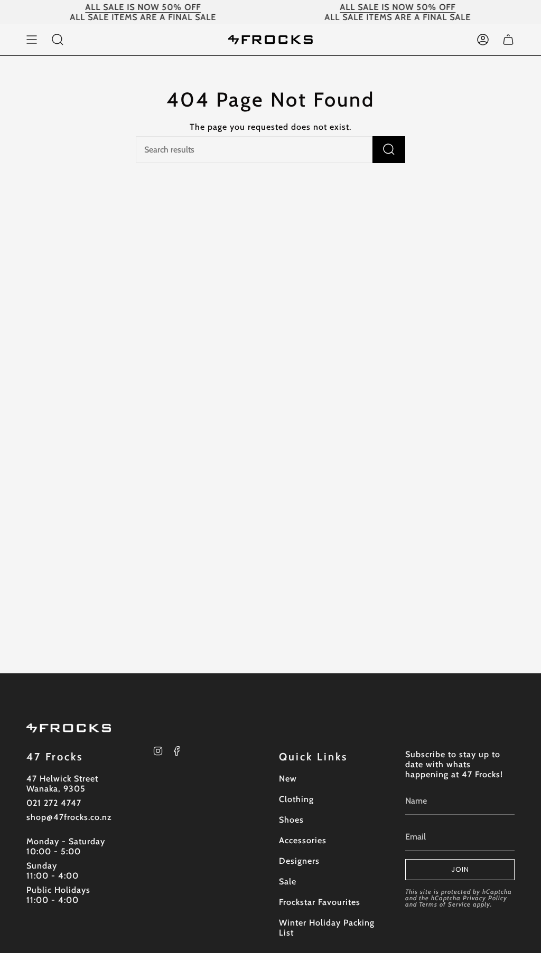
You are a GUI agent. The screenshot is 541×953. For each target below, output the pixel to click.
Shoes (291, 820)
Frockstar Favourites (319, 902)
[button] (57, 39)
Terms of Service (445, 904)
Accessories (303, 840)
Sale (287, 881)
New (288, 779)
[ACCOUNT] (483, 39)
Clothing (296, 799)
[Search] (388, 149)
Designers (299, 861)
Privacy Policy (485, 898)
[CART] (508, 39)
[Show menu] (32, 39)
